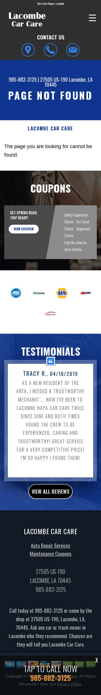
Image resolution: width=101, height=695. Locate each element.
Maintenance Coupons (50, 553)
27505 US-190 (54, 79)
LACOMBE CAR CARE (50, 128)
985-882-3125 (23, 79)
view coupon (24, 228)
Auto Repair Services (50, 545)
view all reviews (50, 491)
